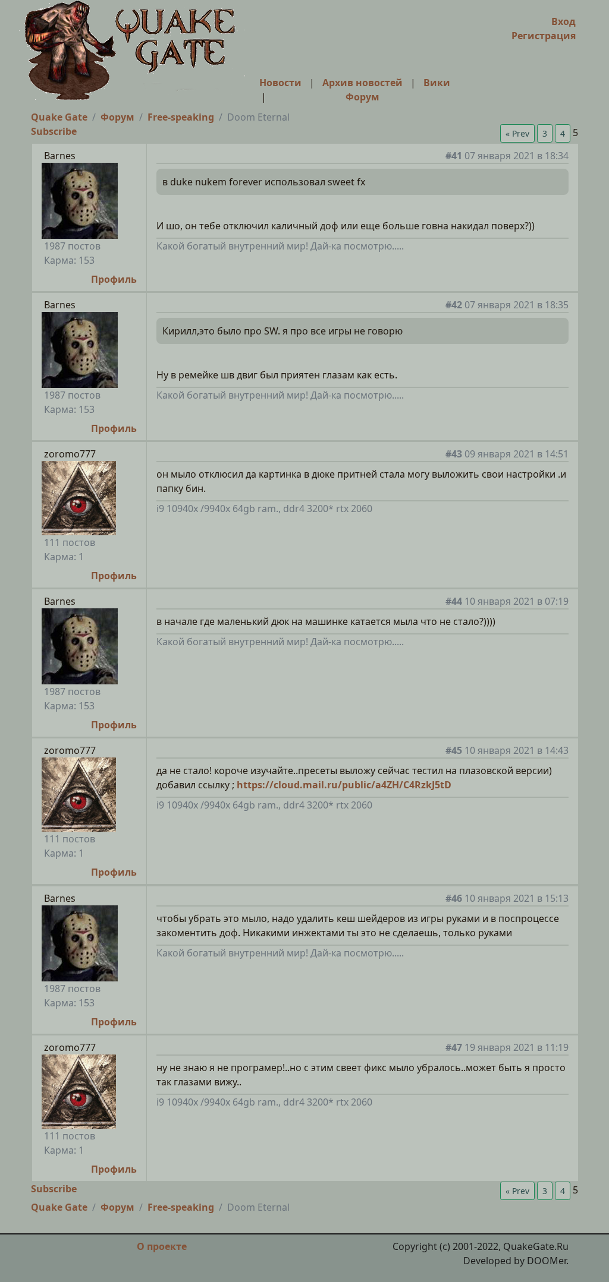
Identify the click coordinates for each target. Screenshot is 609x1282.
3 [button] (544, 133)
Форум (362, 96)
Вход (563, 21)
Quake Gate (59, 117)
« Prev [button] (517, 133)
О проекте (162, 1246)
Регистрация (543, 35)
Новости (280, 82)
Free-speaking (180, 117)
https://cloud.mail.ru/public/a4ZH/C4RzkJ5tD (344, 784)
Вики (436, 82)
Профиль (114, 279)
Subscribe (54, 131)
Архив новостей (362, 82)
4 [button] (562, 133)
